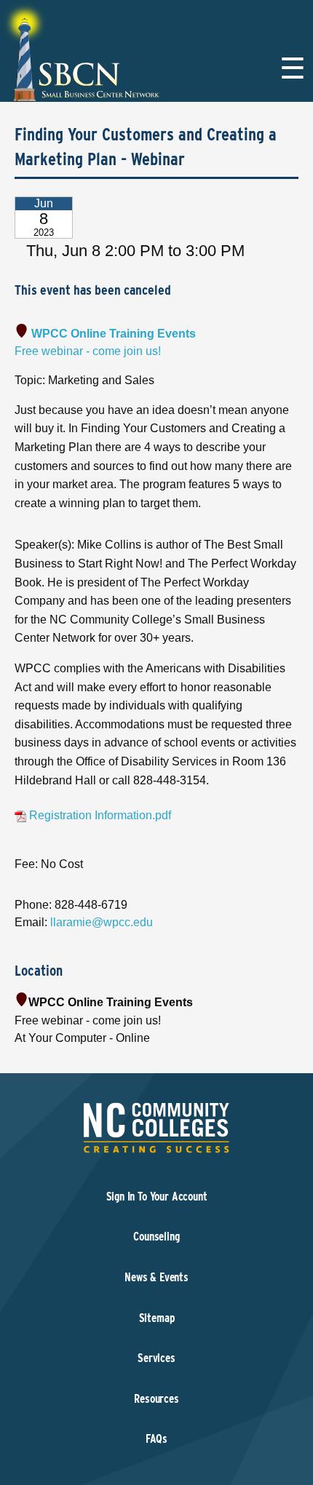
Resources (156, 1399)
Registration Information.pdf (98, 815)
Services (156, 1358)
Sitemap (157, 1318)
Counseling (156, 1236)
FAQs (156, 1439)
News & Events (156, 1277)
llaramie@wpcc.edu (101, 922)
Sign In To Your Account (156, 1196)
